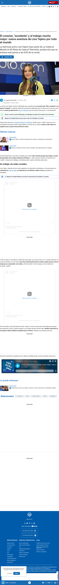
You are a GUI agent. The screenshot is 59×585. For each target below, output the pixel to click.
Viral (27, 396)
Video (45, 396)
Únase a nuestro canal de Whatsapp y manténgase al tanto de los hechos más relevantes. (29, 114)
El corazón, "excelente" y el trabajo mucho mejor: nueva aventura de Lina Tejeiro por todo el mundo (35, 31)
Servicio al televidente (24, 543)
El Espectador (10, 554)
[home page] (29, 2)
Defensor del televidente (24, 545)
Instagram (53, 396)
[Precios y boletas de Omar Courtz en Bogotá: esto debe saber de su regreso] (4, 148)
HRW (8, 6)
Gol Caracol (9, 546)
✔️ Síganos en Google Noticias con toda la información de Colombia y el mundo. (27, 176)
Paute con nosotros (23, 554)
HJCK (8, 550)
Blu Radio (2, 31)
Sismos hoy (13, 6)
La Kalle (9, 548)
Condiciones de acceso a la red (43, 543)
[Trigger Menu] (2, 2)
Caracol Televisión (11, 545)
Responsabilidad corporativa (42, 545)
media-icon (29, 582)
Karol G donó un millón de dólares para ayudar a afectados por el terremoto (31, 139)
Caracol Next (10, 562)
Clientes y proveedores (24, 552)
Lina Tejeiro (19, 396)
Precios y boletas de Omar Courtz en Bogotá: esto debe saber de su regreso (31, 148)
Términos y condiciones (41, 551)
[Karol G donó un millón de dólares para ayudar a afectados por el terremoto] (4, 139)
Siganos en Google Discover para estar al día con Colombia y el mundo (24, 118)
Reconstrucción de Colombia (34, 6)
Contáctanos (22, 550)
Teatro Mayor (10, 556)
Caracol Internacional (11, 558)
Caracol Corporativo (11, 560)
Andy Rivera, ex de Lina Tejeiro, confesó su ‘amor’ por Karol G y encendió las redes (33, 388)
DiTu (8, 552)
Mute (43, 583)
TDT (20, 546)
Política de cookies (40, 549)
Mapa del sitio (22, 556)
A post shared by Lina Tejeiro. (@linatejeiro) (29, 231)
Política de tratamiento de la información (42, 547)
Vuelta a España (45, 6)
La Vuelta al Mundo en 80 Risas (22, 122)
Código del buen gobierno (24, 548)
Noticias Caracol (10, 543)
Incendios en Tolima (22, 6)
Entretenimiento (9, 31)
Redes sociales (36, 396)
